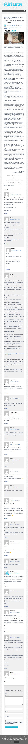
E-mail (6, 711)
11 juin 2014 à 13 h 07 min (15, 219)
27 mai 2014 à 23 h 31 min (15, 459)
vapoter (12, 185)
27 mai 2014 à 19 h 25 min (15, 500)
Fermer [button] (16, 741)
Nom (6, 707)
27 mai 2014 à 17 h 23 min (15, 561)
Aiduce (20, 25)
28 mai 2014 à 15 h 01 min (15, 444)
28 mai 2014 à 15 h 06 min (15, 429)
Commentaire (8, 695)
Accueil (5, 17)
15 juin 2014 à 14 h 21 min (16, 250)
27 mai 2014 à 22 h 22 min (15, 487)
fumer (5, 185)
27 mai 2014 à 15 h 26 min (15, 637)
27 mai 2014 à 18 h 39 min (15, 524)
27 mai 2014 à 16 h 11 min (15, 573)
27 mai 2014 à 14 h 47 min (15, 673)
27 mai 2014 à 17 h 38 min (15, 542)
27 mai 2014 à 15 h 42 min (15, 612)
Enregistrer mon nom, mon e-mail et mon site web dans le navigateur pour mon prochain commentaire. (14, 722)
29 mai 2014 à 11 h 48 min (15, 398)
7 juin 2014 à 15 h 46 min (14, 381)
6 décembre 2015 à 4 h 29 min (15, 194)
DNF (21, 184)
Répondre (6, 213)
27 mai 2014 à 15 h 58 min (15, 591)
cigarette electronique (14, 184)
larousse (8, 185)
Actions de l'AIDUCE (12, 17)
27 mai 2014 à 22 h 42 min (15, 471)
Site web (7, 716)
